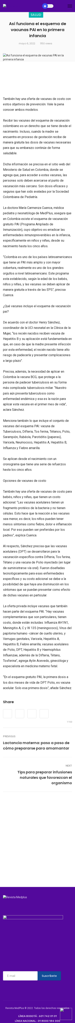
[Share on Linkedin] (44, 713)
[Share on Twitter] (19, 713)
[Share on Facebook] (7, 713)
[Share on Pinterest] (31, 713)
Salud (36, 14)
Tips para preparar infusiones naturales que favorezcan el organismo (44, 777)
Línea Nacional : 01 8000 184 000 (37, 1020)
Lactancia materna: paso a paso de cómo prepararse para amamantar (36, 745)
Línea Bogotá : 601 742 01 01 (37, 1016)
